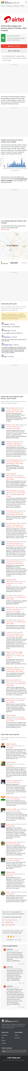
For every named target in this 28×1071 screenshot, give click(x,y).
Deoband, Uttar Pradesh (13, 428)
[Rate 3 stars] (14, 936)
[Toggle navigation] (26, 2)
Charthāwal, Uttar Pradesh (13, 445)
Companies (8, 5)
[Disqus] (14, 340)
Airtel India (16, 5)
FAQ (3, 1038)
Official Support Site (10, 925)
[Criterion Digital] (14, 1057)
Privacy (3, 1040)
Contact (4, 1043)
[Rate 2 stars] (11, 936)
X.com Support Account (11, 920)
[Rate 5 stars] (19, 936)
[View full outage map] (14, 245)
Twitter (16, 1035)
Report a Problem (15, 46)
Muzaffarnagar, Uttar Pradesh (14, 411)
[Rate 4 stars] (16, 936)
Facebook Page (9, 922)
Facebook (17, 1038)
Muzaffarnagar (5, 229)
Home (2, 5)
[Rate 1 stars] (8, 936)
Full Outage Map (15, 51)
